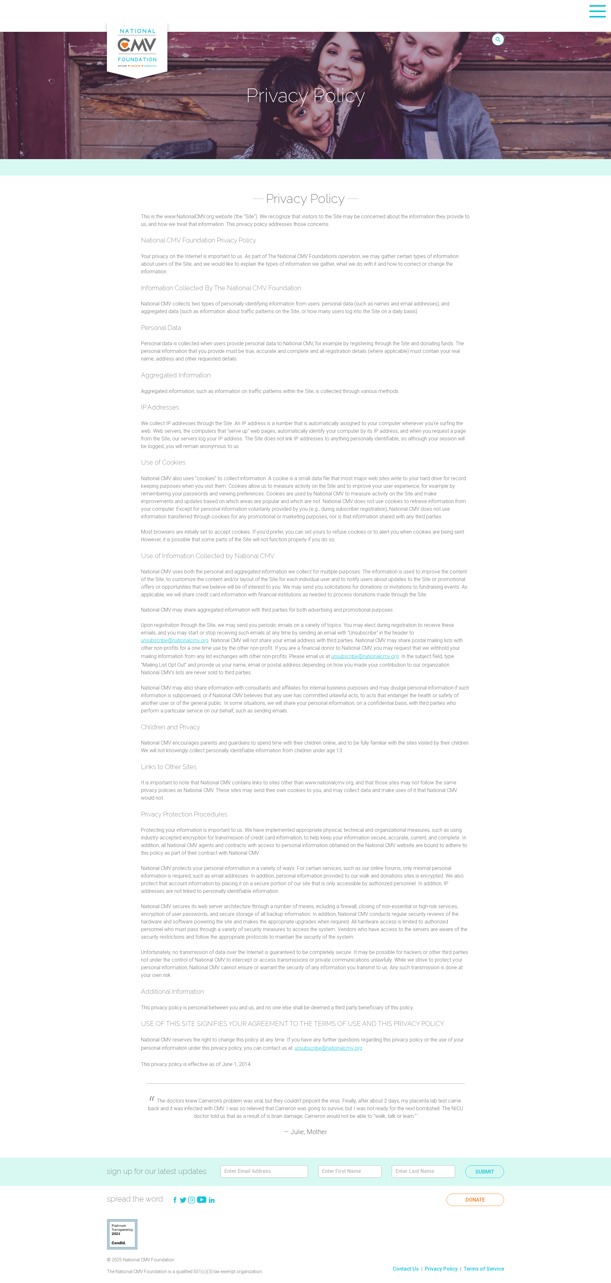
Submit (484, 1172)
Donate (475, 1200)
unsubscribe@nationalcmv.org (174, 640)
